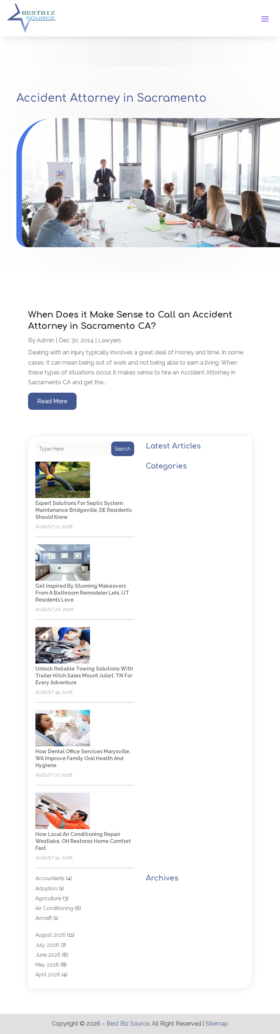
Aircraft (43, 918)
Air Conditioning (54, 908)
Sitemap (217, 1023)
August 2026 (50, 935)
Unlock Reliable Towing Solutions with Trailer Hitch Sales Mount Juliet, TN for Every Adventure (84, 675)
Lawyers (109, 340)
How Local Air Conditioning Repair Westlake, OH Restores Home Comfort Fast (83, 841)
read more (52, 401)
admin (45, 340)
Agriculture (48, 898)
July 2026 (47, 945)
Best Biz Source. (128, 1023)
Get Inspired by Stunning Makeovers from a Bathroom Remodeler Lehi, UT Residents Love (82, 593)
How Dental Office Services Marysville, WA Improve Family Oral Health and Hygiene (82, 758)
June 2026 (48, 955)
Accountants (50, 878)
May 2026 (47, 965)
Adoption (46, 888)
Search (122, 449)
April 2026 (47, 974)
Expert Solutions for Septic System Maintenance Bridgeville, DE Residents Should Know (83, 510)
